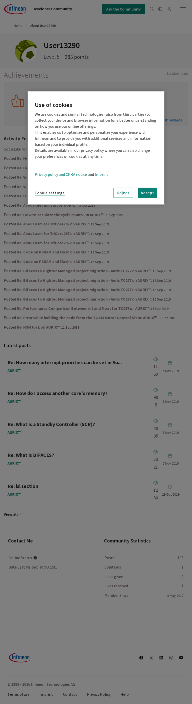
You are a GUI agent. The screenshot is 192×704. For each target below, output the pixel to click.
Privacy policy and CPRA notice (61, 174)
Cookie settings (50, 193)
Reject (123, 192)
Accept (147, 192)
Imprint (101, 174)
